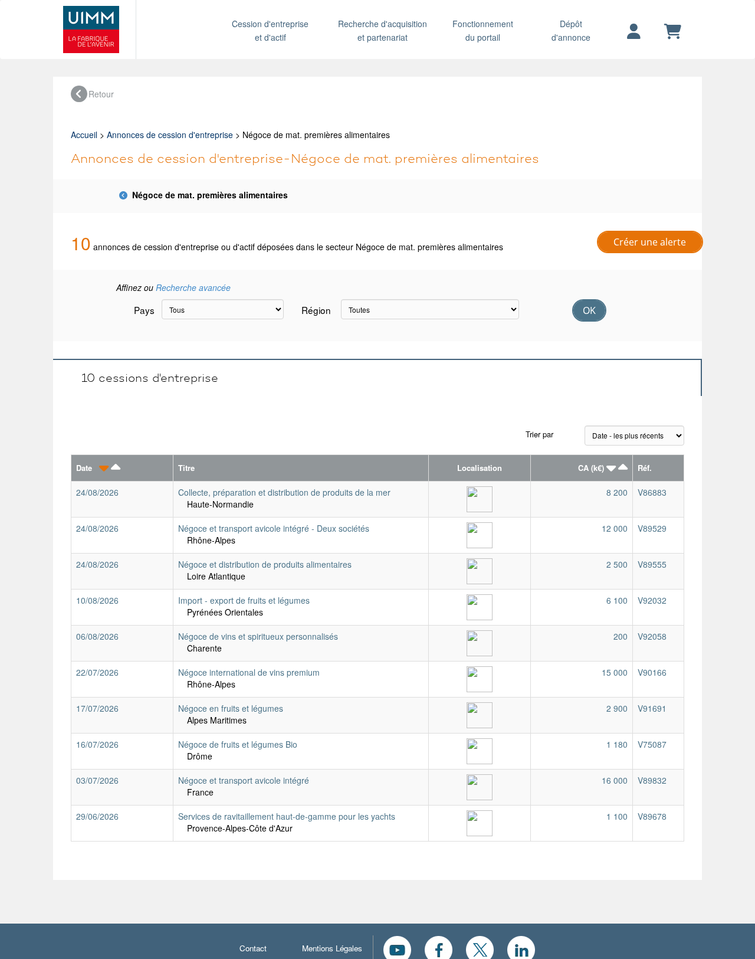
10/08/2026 (97, 600)
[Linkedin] (521, 948)
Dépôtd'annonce (571, 30)
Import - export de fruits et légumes (244, 600)
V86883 (652, 492)
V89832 (652, 780)
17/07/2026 (97, 708)
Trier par (539, 434)
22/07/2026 (97, 672)
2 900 (617, 708)
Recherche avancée (193, 287)
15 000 (615, 672)
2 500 (617, 564)
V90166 (652, 672)
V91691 (652, 708)
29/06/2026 (97, 816)
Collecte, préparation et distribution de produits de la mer (284, 492)
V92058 (652, 636)
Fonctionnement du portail (482, 30)
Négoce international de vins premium (249, 672)
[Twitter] (479, 948)
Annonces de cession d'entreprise (170, 134)
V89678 (652, 816)
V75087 (652, 744)
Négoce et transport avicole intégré (243, 780)
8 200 (617, 492)
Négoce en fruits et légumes (230, 708)
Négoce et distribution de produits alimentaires (265, 564)
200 (620, 636)
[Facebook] (438, 948)
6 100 (617, 600)
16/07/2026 (97, 744)
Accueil (84, 134)
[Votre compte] (634, 32)
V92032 (652, 600)
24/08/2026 (97, 492)
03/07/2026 (97, 780)
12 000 (615, 528)
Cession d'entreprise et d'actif (270, 30)
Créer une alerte (649, 241)
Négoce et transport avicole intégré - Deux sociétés (273, 528)
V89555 (652, 564)
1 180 (617, 744)
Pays (143, 309)
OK (589, 310)
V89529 (652, 528)
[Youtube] (397, 948)
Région (316, 309)
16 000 (615, 780)
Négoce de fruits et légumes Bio (237, 744)
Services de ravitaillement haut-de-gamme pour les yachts (286, 816)
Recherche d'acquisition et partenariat (382, 30)
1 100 (617, 816)
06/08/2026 (97, 636)
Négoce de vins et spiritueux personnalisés (258, 636)
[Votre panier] (672, 32)
